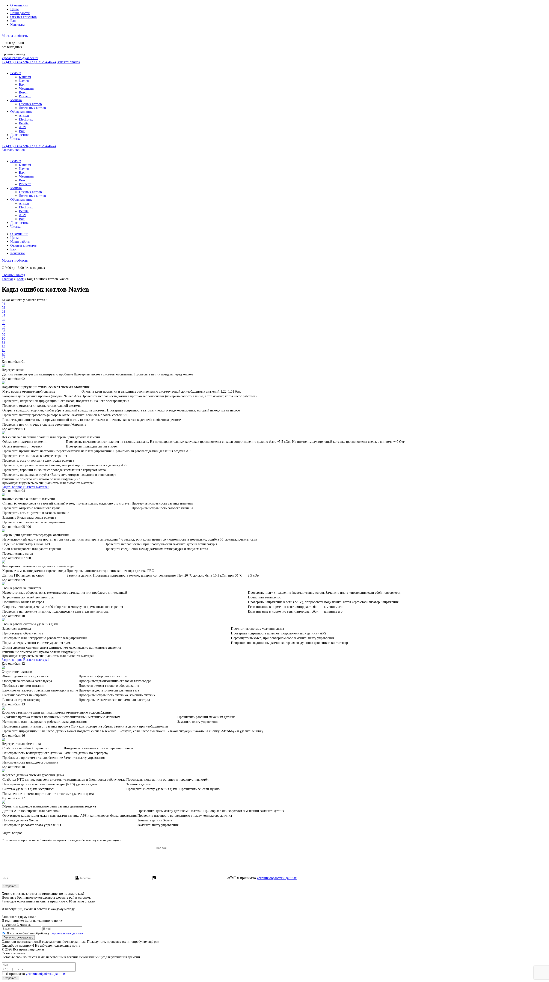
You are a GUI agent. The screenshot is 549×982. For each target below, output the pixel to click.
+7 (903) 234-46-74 (42, 62)
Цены (14, 9)
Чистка (15, 138)
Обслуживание (21, 111)
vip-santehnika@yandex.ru (20, 58)
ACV (22, 127)
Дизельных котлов (32, 108)
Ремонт (15, 73)
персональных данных (66, 933)
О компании (19, 5)
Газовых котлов (30, 104)
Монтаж (16, 100)
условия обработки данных (277, 878)
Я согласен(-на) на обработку (45, 933)
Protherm (25, 96)
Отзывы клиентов (23, 17)
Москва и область (15, 36)
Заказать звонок (68, 62)
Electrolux (26, 119)
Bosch (23, 92)
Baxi (22, 84)
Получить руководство (18, 937)
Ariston (24, 115)
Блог (13, 21)
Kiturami (25, 77)
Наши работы (20, 13)
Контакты (17, 24)
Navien (24, 81)
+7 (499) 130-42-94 (15, 62)
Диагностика (19, 135)
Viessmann (26, 88)
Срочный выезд (13, 275)
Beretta (24, 123)
